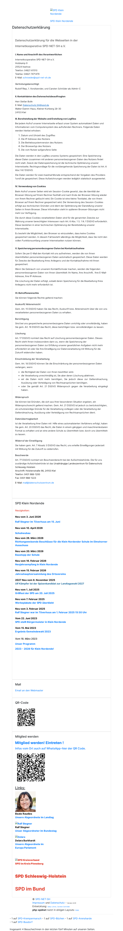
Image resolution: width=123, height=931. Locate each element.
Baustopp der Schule (27, 554)
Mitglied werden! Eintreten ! (39, 743)
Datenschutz (57, 902)
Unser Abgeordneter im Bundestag (36, 830)
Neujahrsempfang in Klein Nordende (36, 564)
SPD (20, 889)
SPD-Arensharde (82, 918)
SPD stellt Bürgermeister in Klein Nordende (40, 621)
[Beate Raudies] (25, 801)
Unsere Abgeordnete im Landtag (34, 817)
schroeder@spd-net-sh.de (36, 77)
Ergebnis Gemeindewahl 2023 (33, 631)
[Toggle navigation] (111, 4)
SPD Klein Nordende (61, 20)
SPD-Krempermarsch (29, 918)
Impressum (38, 902)
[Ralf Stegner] (23, 823)
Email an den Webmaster (29, 690)
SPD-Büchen (57, 918)
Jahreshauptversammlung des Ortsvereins (40, 573)
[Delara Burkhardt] (20, 836)
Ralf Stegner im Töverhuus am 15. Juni (37, 521)
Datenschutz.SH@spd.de (36, 105)
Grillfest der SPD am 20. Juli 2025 (34, 593)
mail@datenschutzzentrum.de (38, 482)
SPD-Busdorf (25, 922)
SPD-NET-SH (42, 899)
